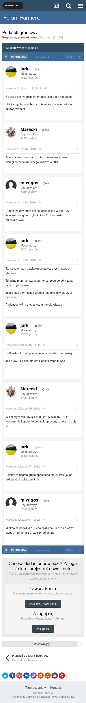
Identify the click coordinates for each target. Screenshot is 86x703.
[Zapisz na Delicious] (33, 675)
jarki (25, 68)
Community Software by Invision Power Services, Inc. (43, 696)
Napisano (23, 88)
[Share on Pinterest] (62, 675)
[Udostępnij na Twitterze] (5, 675)
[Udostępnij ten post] (77, 88)
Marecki (29, 129)
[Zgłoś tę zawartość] (45, 88)
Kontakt (55, 687)
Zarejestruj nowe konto (43, 603)
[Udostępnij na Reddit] (40, 675)
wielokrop (32, 37)
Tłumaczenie (34, 687)
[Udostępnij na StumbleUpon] (48, 675)
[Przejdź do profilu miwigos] (11, 185)
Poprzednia (18, 56)
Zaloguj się (43, 629)
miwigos (29, 182)
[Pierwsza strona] (6, 57)
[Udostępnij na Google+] (19, 675)
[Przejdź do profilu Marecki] (11, 132)
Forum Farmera (21, 17)
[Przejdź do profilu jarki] (11, 71)
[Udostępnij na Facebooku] (12, 675)
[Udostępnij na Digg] (26, 675)
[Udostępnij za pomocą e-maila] (55, 675)
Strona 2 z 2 (43, 57)
